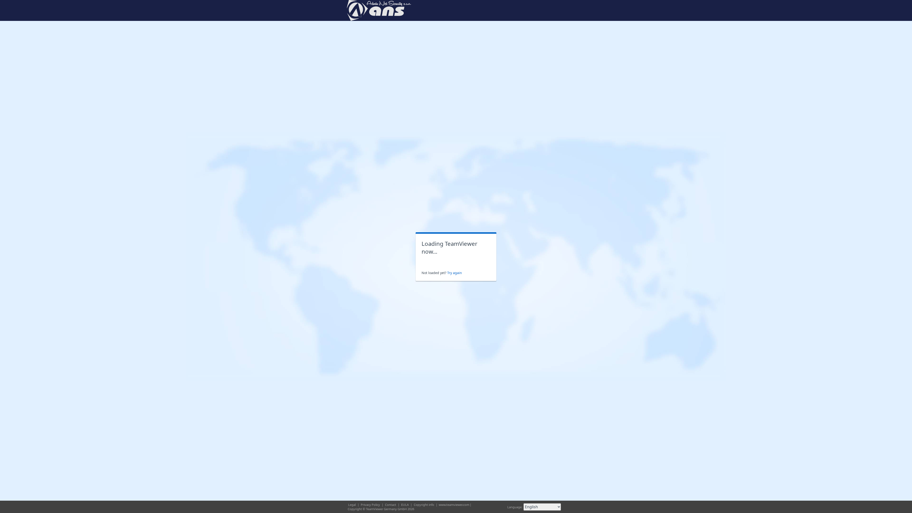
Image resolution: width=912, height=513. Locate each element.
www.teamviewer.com (454, 505)
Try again (454, 273)
